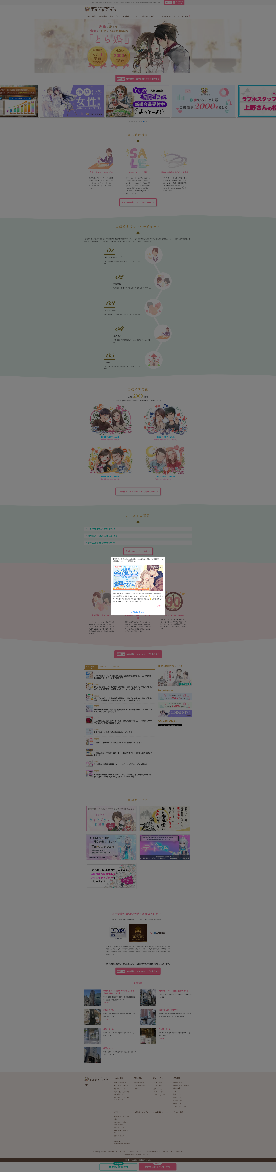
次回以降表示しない (138, 612)
